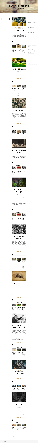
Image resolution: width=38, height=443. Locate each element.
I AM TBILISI (19, 6)
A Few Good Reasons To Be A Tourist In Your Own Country (24, 51)
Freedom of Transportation (19, 29)
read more (19, 39)
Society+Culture (20, 27)
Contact (29, 63)
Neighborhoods (19, 370)
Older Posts (14, 436)
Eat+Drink (29, 43)
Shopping (29, 52)
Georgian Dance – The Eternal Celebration (19, 191)
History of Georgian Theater (19, 151)
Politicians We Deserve (19, 237)
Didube (23, 388)
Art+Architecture (30, 38)
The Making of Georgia (19, 284)
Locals (16, 27)
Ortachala (13, 388)
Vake (17, 388)
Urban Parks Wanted (19, 70)
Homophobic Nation (19, 110)
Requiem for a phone (30, 25)
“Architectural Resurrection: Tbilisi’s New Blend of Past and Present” (31, 32)
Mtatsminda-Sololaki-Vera (19, 372)
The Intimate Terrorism (23, 353)
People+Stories (30, 49)
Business (29, 40)
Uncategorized (30, 55)
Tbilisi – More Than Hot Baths (13, 428)
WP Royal (6, 441)
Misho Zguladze (15, 41)
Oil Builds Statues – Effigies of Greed (19, 326)
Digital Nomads (30, 41)
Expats (33, 43)
